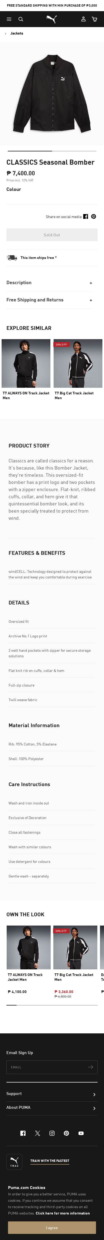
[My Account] (83, 19)
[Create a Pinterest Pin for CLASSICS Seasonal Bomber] (94, 216)
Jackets (16, 33)
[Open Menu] (10, 19)
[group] (28, 957)
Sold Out (52, 234)
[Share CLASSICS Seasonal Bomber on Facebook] (86, 216)
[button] (10, 19)
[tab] (30, 151)
